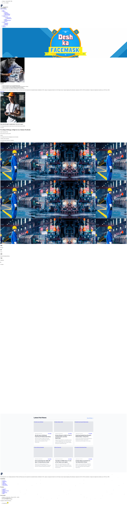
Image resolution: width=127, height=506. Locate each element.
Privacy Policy (4, 484)
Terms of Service (5, 485)
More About (2, 91)
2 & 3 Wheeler (8, 17)
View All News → (90, 418)
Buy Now (66, 55)
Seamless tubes (4, 492)
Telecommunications (7, 20)
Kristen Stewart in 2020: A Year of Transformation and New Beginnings (63, 437)
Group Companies (7, 14)
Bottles (3, 493)
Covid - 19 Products (3, 8)
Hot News (49, 433)
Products (3, 15)
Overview (5, 12)
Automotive (6, 16)
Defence (5, 19)
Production (6, 24)
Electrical (5, 21)
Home (3, 10)
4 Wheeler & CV (9, 18)
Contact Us (4, 26)
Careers (3, 25)
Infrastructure (6, 13)
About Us (3, 11)
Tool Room (6, 23)
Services (3, 22)
